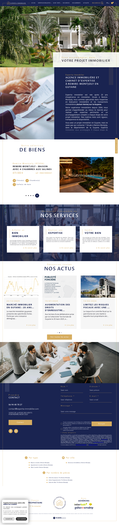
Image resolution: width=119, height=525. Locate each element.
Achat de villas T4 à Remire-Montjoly (58, 482)
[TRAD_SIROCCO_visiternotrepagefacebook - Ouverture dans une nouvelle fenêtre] (11, 431)
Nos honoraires (56, 513)
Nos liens (80, 513)
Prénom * (95, 386)
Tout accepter (21, 519)
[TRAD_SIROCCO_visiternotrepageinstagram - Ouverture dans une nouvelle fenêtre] (16, 431)
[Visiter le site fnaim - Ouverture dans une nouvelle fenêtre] (90, 504)
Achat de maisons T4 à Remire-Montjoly (59, 477)
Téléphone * (68, 396)
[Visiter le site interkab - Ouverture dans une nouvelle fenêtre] (80, 504)
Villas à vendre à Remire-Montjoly (39, 467)
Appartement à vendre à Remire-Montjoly (42, 465)
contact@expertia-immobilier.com (24, 409)
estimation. (91, 132)
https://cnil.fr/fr (104, 439)
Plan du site (62, 513)
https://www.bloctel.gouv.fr (98, 442)
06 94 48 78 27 (15, 404)
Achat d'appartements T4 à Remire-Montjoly (60, 480)
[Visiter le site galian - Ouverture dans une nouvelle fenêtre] (84, 508)
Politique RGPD (86, 513)
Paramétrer (9, 519)
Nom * (64, 386)
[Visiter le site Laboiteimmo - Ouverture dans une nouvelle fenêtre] (59, 520)
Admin (75, 513)
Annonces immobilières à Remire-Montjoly (79, 462)
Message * (66, 406)
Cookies (91, 513)
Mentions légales (70, 513)
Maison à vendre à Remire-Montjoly (40, 462)
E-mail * (94, 396)
